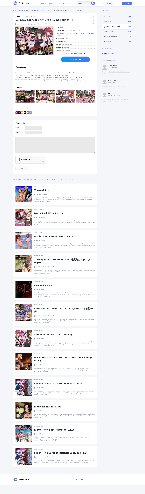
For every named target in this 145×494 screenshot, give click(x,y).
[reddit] (28, 112)
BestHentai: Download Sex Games (23, 10)
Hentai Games (108, 17)
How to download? (48, 3)
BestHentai (24, 479)
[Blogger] (22, 112)
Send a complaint (79, 54)
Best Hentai (24, 3)
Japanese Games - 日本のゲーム (44, 10)
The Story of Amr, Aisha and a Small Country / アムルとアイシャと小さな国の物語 (115, 100)
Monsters (79, 33)
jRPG (61, 33)
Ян (109, 93)
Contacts (62, 3)
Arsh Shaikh (112, 80)
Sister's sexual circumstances (117, 86)
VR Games (107, 42)
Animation (66, 33)
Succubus (73, 33)
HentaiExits (19, 16)
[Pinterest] (16, 112)
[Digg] (25, 112)
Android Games (109, 32)
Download (76, 59)
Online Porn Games (110, 37)
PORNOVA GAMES (108, 54)
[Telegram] (30, 112)
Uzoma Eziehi (112, 65)
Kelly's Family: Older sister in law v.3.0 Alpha (116, 72)
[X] (19, 112)
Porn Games (108, 22)
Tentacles (85, 33)
